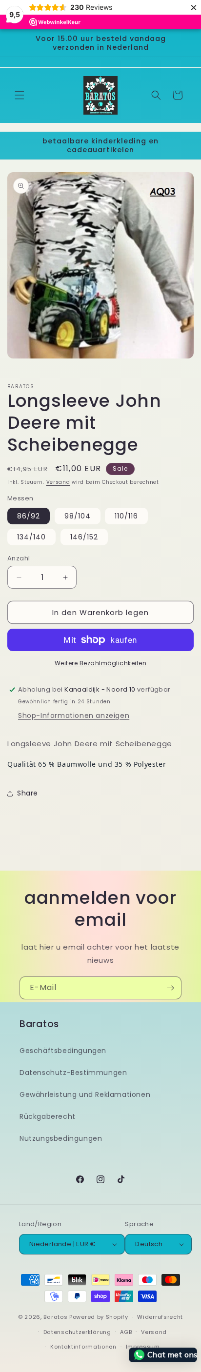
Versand (58, 482)
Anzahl (18, 558)
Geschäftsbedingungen (63, 1050)
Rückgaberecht (48, 1116)
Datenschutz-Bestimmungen (73, 1072)
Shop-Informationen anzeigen (73, 715)
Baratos (55, 1317)
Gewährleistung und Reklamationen (85, 1094)
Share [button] (27, 793)
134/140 (31, 537)
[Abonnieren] (170, 987)
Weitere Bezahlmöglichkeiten (101, 663)
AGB (126, 1332)
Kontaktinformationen (83, 1347)
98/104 (77, 516)
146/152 (84, 537)
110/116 (126, 516)
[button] (19, 95)
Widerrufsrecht (160, 1317)
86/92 (28, 516)
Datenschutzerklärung (77, 1332)
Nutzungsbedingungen (61, 1138)
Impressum (143, 1347)
